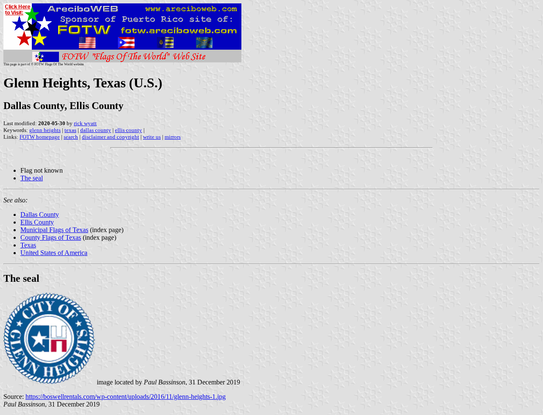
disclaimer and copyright (110, 137)
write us (152, 137)
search (71, 137)
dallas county (95, 130)
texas (70, 130)
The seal (31, 178)
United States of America (53, 252)
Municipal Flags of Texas (54, 229)
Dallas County (39, 214)
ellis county (128, 130)
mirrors (173, 137)
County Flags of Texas (50, 237)
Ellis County (37, 222)
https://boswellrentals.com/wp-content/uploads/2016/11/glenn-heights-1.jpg (125, 396)
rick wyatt (85, 123)
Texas (28, 245)
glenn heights (45, 130)
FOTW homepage (40, 137)
